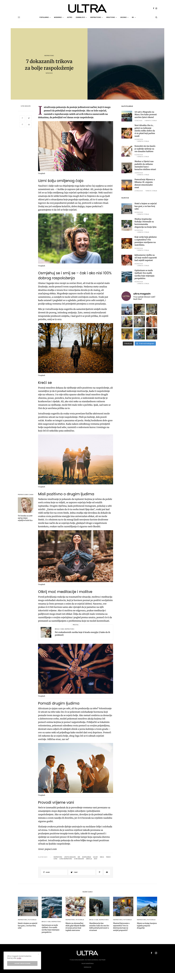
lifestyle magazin (70, 857)
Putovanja (32, 920)
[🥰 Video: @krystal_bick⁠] (126, 309)
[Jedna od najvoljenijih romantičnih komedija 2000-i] (151, 321)
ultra (55, 858)
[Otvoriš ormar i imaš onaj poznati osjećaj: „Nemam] (139, 321)
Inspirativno (49, 55)
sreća (102, 857)
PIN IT (77, 147)
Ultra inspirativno (65, 858)
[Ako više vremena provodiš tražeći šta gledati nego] (139, 309)
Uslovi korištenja (87, 963)
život (95, 858)
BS (133, 17)
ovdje (19, 958)
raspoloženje (86, 857)
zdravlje (89, 858)
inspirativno (58, 857)
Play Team (102, 960)
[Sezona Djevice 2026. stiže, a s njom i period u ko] (151, 333)
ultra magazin (79, 858)
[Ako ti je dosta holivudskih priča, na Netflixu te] (126, 333)
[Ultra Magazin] (87, 8)
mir (79, 857)
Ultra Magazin (25, 106)
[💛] (139, 333)
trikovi (108, 857)
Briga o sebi (59, 629)
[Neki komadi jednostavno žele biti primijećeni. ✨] (151, 309)
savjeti (95, 857)
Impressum (87, 967)
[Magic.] (126, 321)
